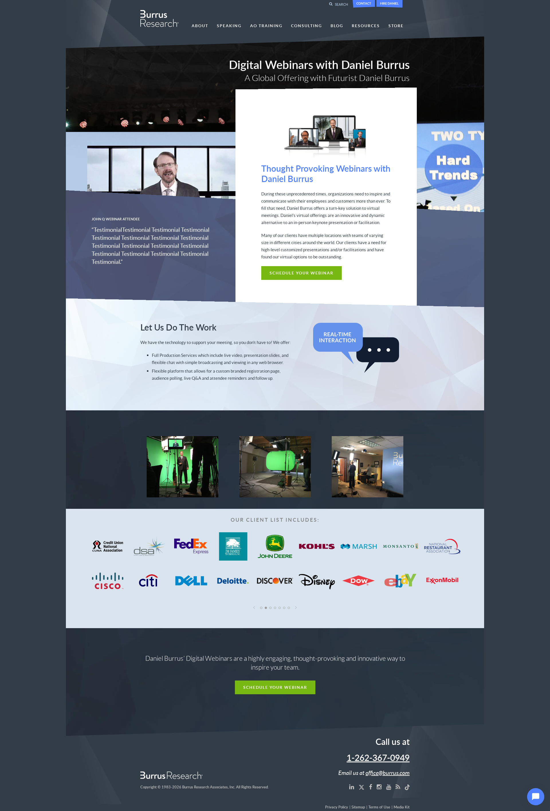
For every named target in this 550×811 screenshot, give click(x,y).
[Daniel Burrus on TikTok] (407, 786)
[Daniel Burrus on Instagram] (379, 786)
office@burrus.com (388, 772)
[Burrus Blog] (398, 786)
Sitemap (358, 807)
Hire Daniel (389, 3)
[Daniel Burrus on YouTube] (388, 786)
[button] (254, 607)
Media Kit (402, 807)
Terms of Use (379, 807)
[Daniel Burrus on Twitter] (361, 786)
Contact (363, 3)
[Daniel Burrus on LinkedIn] (351, 786)
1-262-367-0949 (378, 758)
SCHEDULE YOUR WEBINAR (301, 272)
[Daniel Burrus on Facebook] (370, 786)
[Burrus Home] (159, 18)
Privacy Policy (336, 807)
